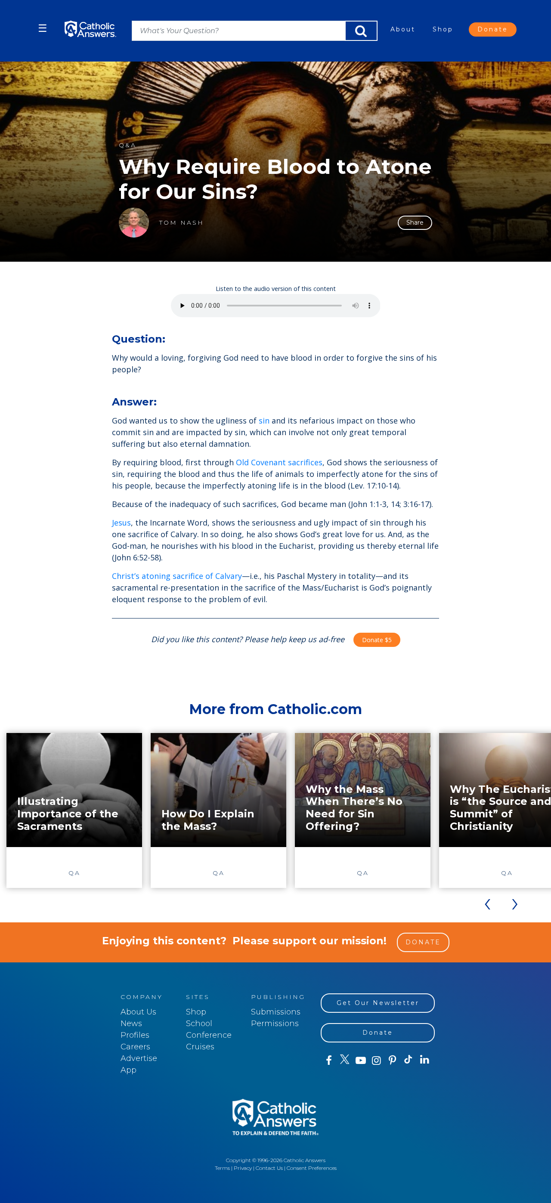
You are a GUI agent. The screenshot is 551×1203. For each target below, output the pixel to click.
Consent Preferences (312, 1168)
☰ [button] (42, 28)
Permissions (275, 1023)
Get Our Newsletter (378, 1003)
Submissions (275, 1012)
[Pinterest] (392, 1060)
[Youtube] (360, 1060)
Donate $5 (377, 640)
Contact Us (269, 1168)
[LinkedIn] (425, 1060)
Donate (492, 29)
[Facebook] (329, 1060)
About (402, 29)
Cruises (200, 1046)
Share (415, 222)
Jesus (121, 522)
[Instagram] (376, 1060)
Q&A (127, 145)
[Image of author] (134, 222)
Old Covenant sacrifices (279, 462)
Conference (209, 1035)
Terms (222, 1168)
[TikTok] (408, 1060)
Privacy (243, 1168)
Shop (443, 29)
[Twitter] (345, 1060)
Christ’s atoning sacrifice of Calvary (177, 576)
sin (264, 420)
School (199, 1023)
